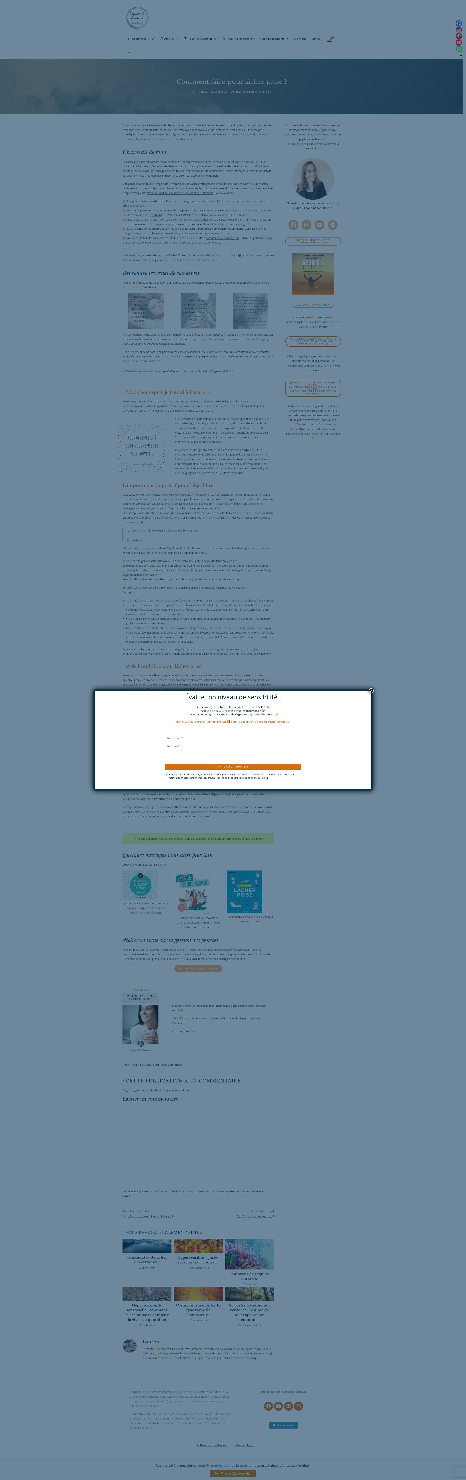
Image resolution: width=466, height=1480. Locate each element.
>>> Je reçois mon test (233, 766)
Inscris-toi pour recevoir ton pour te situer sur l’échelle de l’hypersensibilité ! (233, 721)
